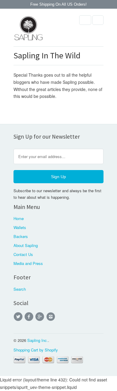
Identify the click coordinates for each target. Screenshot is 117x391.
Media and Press (28, 263)
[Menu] (85, 20)
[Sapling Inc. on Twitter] (19, 316)
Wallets (20, 227)
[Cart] (98, 20)
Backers (21, 236)
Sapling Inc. (37, 340)
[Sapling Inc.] (29, 29)
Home (19, 218)
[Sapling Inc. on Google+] (40, 316)
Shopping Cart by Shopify (36, 350)
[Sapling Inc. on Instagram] (51, 316)
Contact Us (23, 254)
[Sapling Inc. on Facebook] (29, 316)
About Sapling (26, 245)
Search (20, 289)
